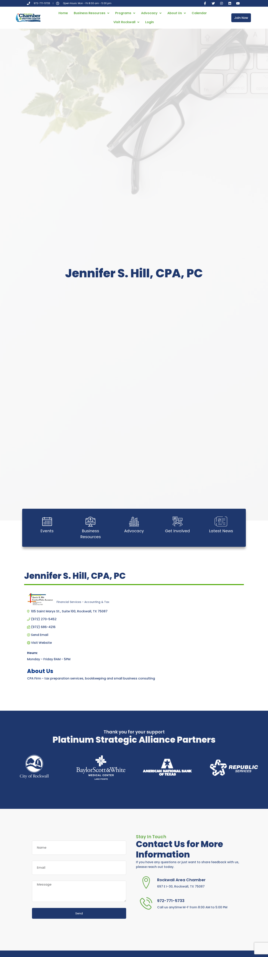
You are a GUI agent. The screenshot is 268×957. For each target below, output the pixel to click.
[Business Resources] (90, 521)
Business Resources (89, 13)
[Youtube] (238, 3)
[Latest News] (221, 521)
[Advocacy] (134, 521)
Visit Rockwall (124, 22)
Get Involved (177, 531)
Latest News (221, 531)
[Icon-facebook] (205, 3)
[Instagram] (221, 3)
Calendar (199, 13)
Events (47, 531)
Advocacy (149, 13)
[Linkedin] (230, 3)
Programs (123, 13)
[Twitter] (213, 3)
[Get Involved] (177, 521)
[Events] (47, 521)
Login (149, 22)
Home (63, 13)
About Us (174, 13)
